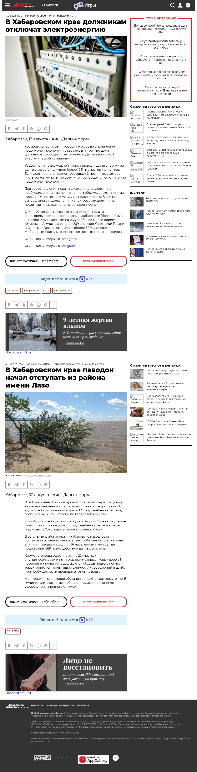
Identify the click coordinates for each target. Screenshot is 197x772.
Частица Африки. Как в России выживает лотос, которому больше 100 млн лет (168, 114)
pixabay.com (12, 119)
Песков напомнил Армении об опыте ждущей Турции (167, 212)
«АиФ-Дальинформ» (39, 475)
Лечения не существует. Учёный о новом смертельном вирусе (167, 372)
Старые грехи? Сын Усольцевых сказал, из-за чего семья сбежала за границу (168, 127)
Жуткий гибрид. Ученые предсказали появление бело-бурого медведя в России (169, 437)
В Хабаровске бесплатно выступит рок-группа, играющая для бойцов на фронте (161, 75)
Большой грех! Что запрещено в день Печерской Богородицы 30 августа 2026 (161, 29)
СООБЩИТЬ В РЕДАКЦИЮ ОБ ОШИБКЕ (68, 705)
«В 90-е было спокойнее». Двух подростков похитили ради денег (167, 423)
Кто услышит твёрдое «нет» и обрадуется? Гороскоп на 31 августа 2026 (161, 60)
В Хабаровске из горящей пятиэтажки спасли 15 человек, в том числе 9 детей (161, 91)
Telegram (68, 246)
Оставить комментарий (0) (98, 261)
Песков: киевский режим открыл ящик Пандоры (165, 250)
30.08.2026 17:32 (14, 364)
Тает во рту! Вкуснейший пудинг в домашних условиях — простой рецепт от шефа (167, 411)
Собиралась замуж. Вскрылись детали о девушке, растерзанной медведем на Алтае (166, 399)
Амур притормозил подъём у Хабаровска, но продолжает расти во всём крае (160, 44)
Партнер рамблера (64, 757)
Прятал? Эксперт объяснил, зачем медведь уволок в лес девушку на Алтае (167, 178)
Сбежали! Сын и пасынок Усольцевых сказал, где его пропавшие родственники (169, 152)
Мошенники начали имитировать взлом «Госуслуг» (165, 237)
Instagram (69, 239)
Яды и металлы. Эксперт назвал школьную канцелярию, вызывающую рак (165, 386)
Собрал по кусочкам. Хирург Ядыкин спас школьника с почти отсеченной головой (169, 165)
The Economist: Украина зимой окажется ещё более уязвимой (163, 225)
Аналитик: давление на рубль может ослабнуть (167, 199)
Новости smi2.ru (18, 352)
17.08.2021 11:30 (13, 15)
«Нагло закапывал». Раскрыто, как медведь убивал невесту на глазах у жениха (168, 140)
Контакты (37, 705)
